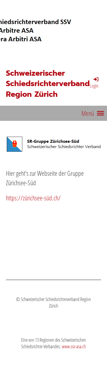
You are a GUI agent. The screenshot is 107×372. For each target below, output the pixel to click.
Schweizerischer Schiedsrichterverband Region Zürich (48, 84)
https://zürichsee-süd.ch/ (33, 197)
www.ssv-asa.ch (74, 346)
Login (94, 86)
